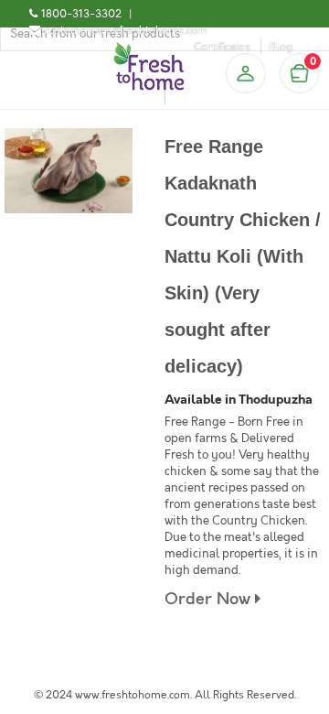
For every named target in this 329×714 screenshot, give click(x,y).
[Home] (149, 49)
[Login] (245, 73)
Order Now (209, 599)
